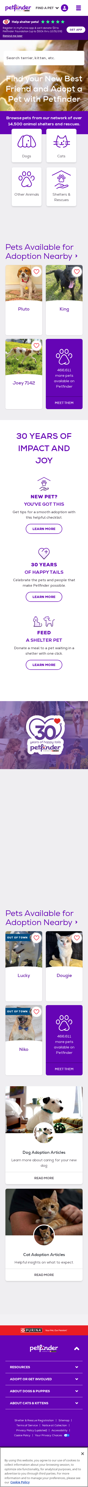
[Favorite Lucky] (36, 938)
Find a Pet (45, 8)
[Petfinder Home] (18, 8)
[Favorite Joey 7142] (36, 345)
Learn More (44, 529)
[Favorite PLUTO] (36, 271)
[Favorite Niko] (36, 1012)
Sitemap (63, 1420)
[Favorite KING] (77, 271)
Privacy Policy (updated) (31, 1430)
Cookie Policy (22, 1435)
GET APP (76, 29)
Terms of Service (27, 1425)
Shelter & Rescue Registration (34, 1420)
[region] (44, 1467)
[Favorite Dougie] (77, 938)
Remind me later (13, 36)
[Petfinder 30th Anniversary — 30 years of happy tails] (44, 735)
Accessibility (59, 1430)
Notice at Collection (54, 1425)
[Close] (83, 1454)
